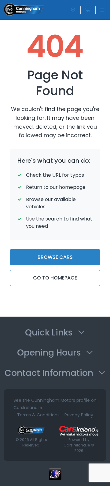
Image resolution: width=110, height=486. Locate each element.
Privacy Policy (78, 415)
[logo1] (24, 10)
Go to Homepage (55, 277)
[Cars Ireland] (78, 431)
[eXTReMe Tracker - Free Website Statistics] (55, 477)
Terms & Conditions (38, 415)
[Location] (73, 10)
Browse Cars (55, 257)
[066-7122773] (88, 10)
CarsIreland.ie (77, 445)
